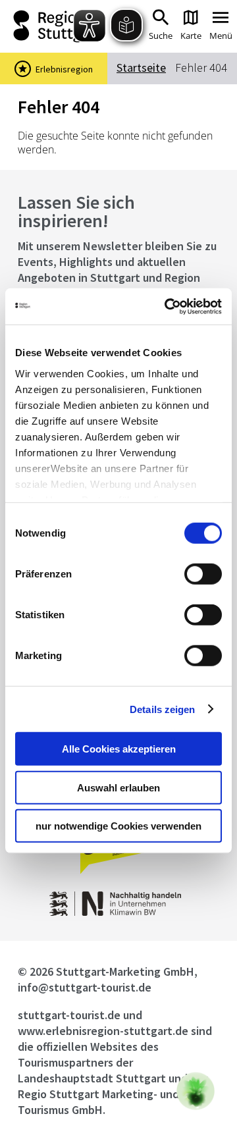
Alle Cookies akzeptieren (119, 749)
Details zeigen (162, 708)
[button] (195, 1091)
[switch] (203, 574)
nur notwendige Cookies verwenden (118, 826)
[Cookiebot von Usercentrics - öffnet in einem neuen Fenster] (167, 306)
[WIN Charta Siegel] (118, 912)
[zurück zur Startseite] (52, 26)
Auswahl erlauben (118, 787)
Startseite (141, 67)
